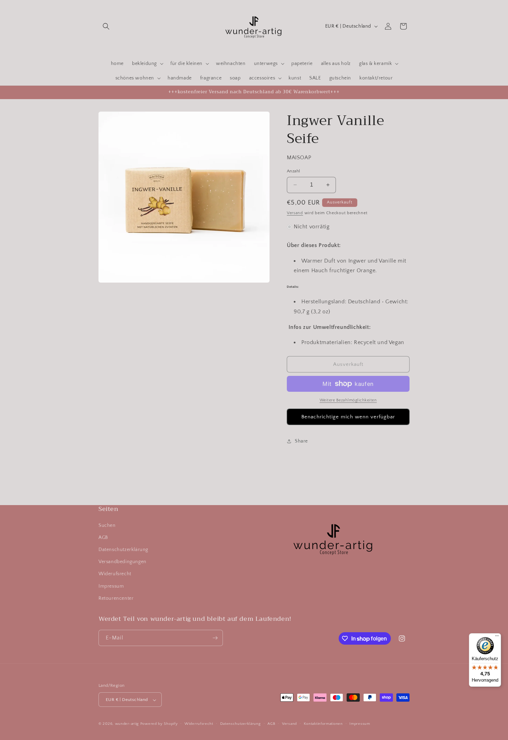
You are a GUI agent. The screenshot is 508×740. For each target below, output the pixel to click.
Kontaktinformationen (323, 724)
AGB (103, 537)
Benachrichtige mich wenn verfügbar (348, 417)
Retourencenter (115, 598)
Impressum (111, 586)
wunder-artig (127, 724)
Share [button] (301, 441)
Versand (295, 213)
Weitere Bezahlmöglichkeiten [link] (348, 400)
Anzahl (293, 171)
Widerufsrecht (114, 574)
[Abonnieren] (215, 638)
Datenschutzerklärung (123, 549)
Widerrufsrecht (199, 724)
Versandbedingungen (122, 562)
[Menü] (497, 637)
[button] (106, 26)
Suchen (107, 525)
